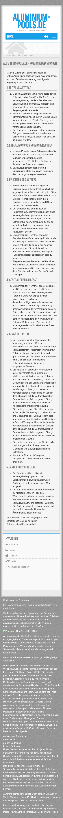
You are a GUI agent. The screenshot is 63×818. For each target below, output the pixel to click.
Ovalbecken (19, 779)
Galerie (12, 550)
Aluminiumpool (18, 811)
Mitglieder (13, 555)
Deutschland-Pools (47, 811)
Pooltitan (31, 811)
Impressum (9, 805)
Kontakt (12, 561)
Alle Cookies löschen (18, 566)
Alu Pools (22, 808)
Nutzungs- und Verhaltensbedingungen (36, 805)
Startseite (13, 544)
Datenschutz (9, 808)
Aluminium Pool (37, 808)
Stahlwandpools (35, 675)
